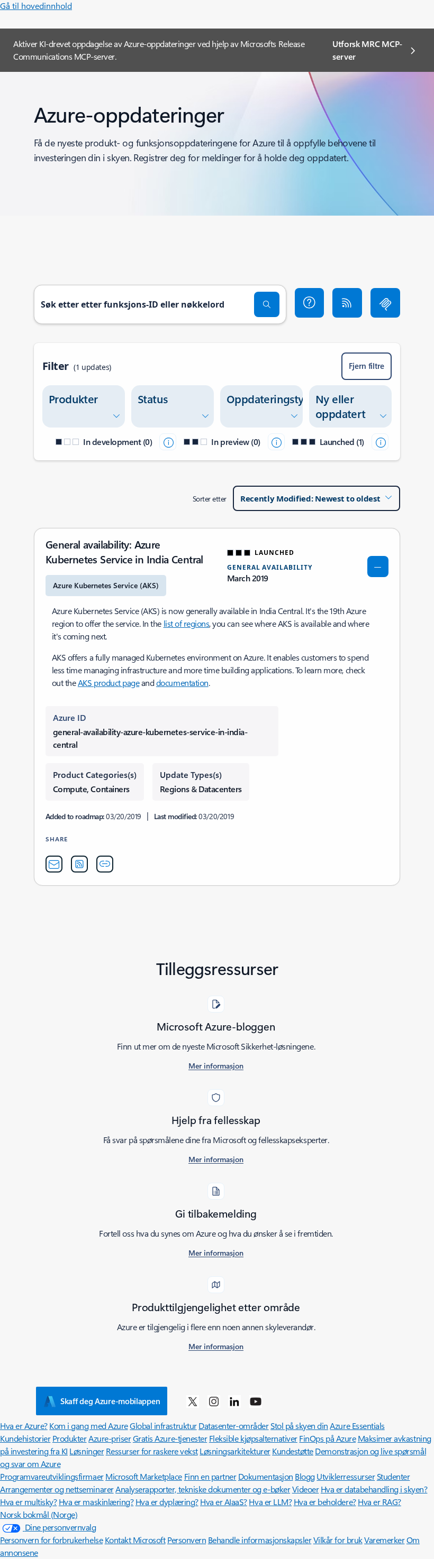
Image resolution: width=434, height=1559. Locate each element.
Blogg (305, 1476)
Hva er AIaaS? (223, 1501)
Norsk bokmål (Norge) (38, 1514)
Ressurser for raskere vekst (152, 1450)
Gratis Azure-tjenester (170, 1438)
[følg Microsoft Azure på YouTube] (255, 1401)
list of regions (187, 623)
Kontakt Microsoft (135, 1539)
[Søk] (266, 304)
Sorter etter (210, 499)
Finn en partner (210, 1476)
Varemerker (384, 1539)
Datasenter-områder (233, 1425)
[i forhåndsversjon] (276, 442)
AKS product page (108, 682)
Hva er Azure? (24, 1425)
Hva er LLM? (270, 1501)
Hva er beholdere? (325, 1501)
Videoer (305, 1489)
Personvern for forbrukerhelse (51, 1539)
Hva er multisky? (28, 1501)
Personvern (186, 1539)
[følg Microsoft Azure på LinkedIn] (234, 1401)
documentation (182, 682)
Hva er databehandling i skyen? (374, 1489)
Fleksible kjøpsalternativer (253, 1438)
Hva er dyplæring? (166, 1501)
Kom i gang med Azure (88, 1425)
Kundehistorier (25, 1438)
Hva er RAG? (379, 1501)
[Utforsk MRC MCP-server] (385, 303)
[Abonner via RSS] (347, 303)
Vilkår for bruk (338, 1539)
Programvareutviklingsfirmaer (52, 1476)
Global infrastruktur (163, 1425)
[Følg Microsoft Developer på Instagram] (213, 1401)
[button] (309, 303)
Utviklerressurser (346, 1476)
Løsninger (86, 1450)
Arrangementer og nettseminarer (57, 1489)
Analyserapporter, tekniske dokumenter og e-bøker (202, 1489)
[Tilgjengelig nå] (380, 442)
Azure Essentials (357, 1425)
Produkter (69, 1438)
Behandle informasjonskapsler (260, 1539)
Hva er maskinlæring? (96, 1501)
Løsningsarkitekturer (235, 1450)
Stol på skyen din (299, 1425)
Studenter (393, 1476)
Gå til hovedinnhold (36, 5)
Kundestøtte (292, 1450)
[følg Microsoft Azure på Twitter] (192, 1401)
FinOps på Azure (327, 1438)
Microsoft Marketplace (143, 1476)
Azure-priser (109, 1438)
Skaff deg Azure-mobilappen (110, 1401)
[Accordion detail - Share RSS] (79, 864)
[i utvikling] (167, 442)
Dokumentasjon (265, 1476)
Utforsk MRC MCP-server (367, 50)
